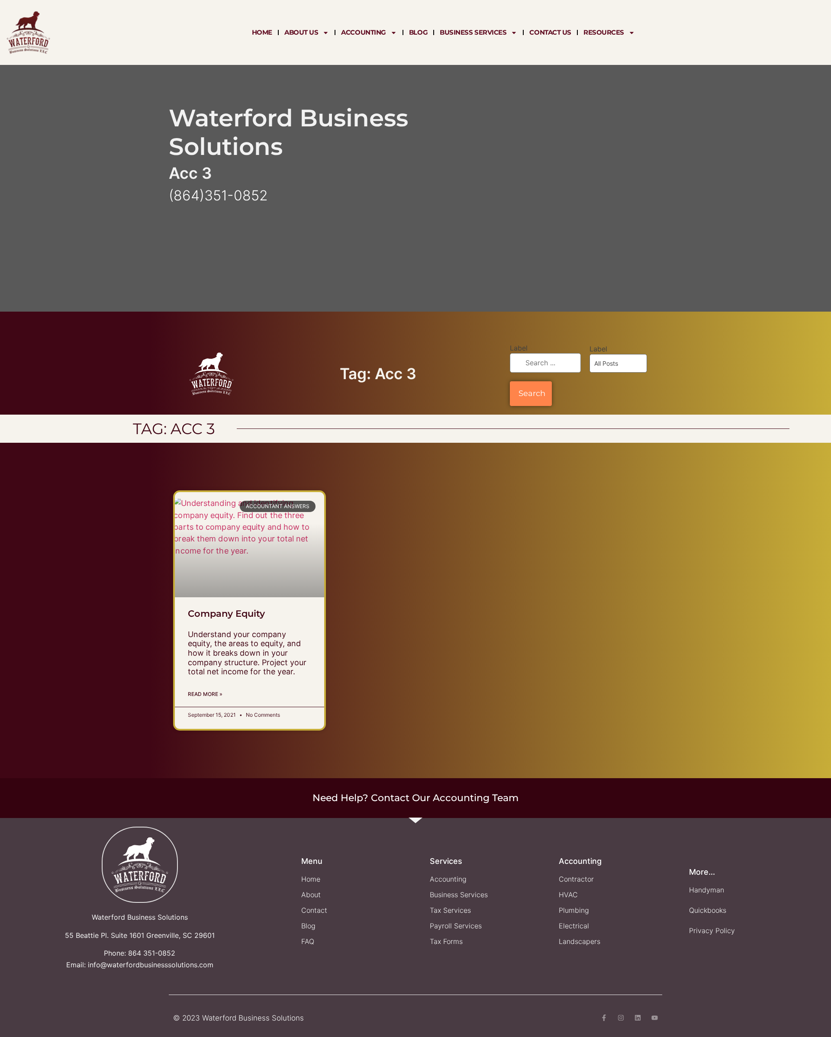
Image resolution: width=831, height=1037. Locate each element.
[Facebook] (604, 1017)
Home (262, 32)
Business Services (473, 32)
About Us (301, 32)
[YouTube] (654, 1017)
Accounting (363, 32)
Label (519, 348)
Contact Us (550, 32)
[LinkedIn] (638, 1017)
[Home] (28, 32)
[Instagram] (621, 1017)
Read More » (205, 694)
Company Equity (226, 613)
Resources (603, 32)
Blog (418, 32)
